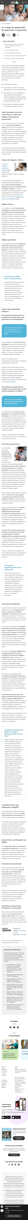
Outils (16, 1066)
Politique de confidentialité (18, 1085)
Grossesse (4, 1069)
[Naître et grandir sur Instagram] (9, 1164)
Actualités (4, 1080)
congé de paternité (10, 381)
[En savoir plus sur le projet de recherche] (2, 1210)
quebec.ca (15, 976)
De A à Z (4, 1066)
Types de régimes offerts (11, 50)
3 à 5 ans (4, 1074)
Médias (17, 1087)
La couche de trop (19, 1077)
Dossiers (4, 1083)
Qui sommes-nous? (20, 1081)
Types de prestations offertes (13, 53)
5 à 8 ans (4, 1075)
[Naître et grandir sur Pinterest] (15, 1164)
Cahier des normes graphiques (20, 1089)
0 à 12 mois (4, 1071)
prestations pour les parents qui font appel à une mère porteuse (13, 401)
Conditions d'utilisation (20, 1083)
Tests (16, 1068)
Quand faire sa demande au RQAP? (14, 58)
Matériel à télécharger (20, 1069)
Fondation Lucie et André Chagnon (14, 1187)
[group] (10, 1049)
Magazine (4, 1084)
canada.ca (9, 971)
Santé (3, 1068)
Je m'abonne (14, 1155)
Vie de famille (6, 23)
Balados (4, 1087)
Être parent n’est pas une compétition (20, 1079)
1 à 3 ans (4, 1072)
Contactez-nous (19, 1092)
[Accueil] (14, 2)
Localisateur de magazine (19, 1138)
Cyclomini (17, 1072)
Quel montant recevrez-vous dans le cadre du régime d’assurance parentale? (15, 46)
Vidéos (3, 1086)
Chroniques (5, 1081)
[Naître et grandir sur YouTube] (19, 1164)
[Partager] (10, 1027)
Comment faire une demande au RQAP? (15, 55)
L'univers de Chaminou (20, 1071)
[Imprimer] (18, 1027)
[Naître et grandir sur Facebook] (12, 1164)
